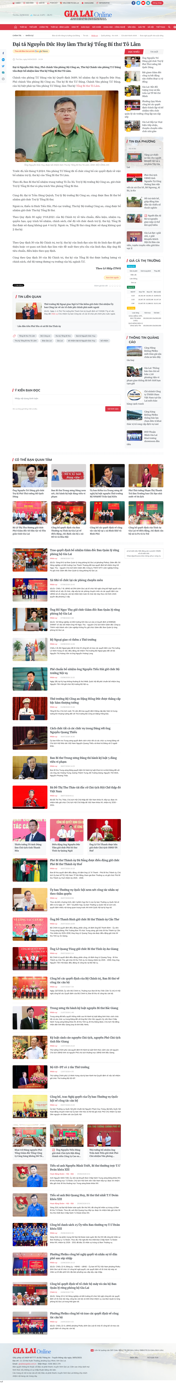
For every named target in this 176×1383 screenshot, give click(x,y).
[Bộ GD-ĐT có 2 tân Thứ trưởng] (30, 1077)
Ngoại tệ (131, 287)
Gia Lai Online (32, 1350)
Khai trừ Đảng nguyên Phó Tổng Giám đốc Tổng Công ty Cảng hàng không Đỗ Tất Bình (29, 1153)
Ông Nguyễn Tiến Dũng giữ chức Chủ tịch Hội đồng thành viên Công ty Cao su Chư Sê (66, 1153)
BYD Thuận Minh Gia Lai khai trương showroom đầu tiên (143, 438)
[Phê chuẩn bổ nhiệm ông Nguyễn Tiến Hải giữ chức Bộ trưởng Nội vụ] (30, 679)
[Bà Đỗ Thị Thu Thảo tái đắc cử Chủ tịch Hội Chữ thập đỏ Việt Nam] (30, 797)
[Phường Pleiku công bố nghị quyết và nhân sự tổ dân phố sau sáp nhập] (30, 1264)
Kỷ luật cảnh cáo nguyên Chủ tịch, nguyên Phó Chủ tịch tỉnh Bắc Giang (85, 1039)
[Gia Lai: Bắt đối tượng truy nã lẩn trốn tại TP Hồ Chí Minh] (132, 90)
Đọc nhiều (134, 51)
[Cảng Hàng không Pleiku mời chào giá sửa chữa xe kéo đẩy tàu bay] (134, 351)
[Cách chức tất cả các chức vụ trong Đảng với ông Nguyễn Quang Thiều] (30, 738)
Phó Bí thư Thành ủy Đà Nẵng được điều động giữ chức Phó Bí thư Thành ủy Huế (84, 862)
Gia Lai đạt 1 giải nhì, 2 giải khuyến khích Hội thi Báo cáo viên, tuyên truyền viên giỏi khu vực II (144, 241)
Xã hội (151, 27)
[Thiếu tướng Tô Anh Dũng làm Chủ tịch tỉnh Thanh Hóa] (29, 830)
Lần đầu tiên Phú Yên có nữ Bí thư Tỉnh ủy (39, 326)
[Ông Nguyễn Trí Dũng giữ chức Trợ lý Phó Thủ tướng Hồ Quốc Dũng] (132, 61)
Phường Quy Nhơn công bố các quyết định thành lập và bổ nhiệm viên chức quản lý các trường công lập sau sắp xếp (144, 109)
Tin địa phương (142, 141)
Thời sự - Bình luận (60, 27)
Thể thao (160, 27)
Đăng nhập (157, 3)
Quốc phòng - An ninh (109, 35)
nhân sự (54, 314)
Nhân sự (29, 35)
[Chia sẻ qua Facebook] (3, 53)
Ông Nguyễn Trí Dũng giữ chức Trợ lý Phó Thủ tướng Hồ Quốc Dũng (152, 63)
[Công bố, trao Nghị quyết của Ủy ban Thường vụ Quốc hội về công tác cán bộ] (30, 1106)
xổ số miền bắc (132, 551)
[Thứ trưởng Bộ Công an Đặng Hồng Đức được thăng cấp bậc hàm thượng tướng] (30, 708)
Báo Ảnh (29, 3)
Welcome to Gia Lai (71, 3)
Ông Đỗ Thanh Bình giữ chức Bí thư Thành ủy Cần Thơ (84, 919)
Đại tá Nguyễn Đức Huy (85, 336)
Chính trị (43, 27)
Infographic (104, 3)
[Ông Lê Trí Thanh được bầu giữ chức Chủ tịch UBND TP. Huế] (104, 830)
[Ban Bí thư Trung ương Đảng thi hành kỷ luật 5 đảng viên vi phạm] (30, 767)
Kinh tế (75, 27)
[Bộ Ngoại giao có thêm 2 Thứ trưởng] (30, 649)
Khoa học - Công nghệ (114, 27)
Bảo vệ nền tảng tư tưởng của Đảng (66, 35)
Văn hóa (132, 27)
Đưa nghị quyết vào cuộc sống (151, 35)
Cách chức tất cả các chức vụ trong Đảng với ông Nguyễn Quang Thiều (80, 730)
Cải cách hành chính (129, 35)
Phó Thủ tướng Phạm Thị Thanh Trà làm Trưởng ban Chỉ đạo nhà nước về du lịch (145, 493)
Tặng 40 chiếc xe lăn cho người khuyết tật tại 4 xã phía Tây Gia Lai (144, 160)
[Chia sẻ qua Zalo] (3, 59)
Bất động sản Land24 (147, 551)
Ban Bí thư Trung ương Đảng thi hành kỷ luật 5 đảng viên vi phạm (83, 759)
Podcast (54, 3)
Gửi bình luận (113, 409)
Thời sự (23, 27)
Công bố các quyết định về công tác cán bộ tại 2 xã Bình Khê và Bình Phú (106, 530)
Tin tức (85, 35)
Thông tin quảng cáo (144, 340)
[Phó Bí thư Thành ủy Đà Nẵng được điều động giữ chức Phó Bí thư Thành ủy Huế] (30, 870)
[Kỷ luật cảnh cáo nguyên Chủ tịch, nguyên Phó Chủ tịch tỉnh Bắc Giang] (30, 1047)
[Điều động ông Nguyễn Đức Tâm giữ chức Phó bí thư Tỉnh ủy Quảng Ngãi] (66, 830)
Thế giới (33, 27)
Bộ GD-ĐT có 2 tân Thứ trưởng (69, 1067)
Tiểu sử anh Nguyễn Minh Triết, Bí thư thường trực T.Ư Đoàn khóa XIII (85, 1167)
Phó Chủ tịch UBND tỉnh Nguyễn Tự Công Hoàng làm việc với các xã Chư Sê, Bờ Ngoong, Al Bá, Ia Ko (144, 183)
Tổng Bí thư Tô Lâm (88, 86)
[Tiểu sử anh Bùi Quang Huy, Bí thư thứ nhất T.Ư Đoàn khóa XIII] (30, 1205)
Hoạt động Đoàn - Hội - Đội (62, 1174)
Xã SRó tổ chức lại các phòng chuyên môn (76, 580)
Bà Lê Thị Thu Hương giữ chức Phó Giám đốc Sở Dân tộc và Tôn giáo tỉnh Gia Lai (29, 530)
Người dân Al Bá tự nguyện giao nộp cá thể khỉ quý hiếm (152, 220)
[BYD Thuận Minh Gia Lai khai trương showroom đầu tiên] (134, 435)
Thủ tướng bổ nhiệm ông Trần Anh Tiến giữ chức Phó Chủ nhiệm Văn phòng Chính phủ (103, 1153)
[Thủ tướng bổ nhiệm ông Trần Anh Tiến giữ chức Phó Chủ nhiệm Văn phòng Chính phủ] (104, 1135)
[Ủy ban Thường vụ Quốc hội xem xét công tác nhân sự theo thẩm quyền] (30, 899)
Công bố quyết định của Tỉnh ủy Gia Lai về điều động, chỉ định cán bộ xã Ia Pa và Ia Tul (146, 530)
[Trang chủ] (16, 27)
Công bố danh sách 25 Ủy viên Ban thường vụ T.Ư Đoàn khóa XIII (85, 1226)
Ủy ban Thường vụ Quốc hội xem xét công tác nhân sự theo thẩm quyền (84, 891)
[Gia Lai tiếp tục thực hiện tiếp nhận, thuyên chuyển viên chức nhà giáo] (132, 125)
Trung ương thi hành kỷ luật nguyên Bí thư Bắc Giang (84, 1008)
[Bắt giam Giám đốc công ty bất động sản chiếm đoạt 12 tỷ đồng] (132, 76)
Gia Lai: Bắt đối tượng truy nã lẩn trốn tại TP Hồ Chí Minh (151, 91)
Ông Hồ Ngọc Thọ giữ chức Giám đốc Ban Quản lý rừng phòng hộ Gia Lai (85, 611)
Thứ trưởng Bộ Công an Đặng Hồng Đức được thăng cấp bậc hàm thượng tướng (85, 700)
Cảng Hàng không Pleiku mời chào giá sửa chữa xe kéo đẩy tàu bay (144, 353)
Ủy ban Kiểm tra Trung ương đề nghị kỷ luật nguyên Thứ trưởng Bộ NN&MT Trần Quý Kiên (106, 493)
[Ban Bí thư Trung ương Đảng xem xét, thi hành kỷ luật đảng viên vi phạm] (68, 475)
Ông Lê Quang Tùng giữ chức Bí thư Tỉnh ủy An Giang (84, 949)
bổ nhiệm (104, 340)
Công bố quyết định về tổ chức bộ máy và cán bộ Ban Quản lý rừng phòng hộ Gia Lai (83, 1285)
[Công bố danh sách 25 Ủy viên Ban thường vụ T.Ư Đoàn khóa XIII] (30, 1234)
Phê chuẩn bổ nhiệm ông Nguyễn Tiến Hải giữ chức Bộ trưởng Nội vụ (85, 671)
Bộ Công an (45, 336)
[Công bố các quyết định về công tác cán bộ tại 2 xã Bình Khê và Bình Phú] (107, 512)
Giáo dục (85, 27)
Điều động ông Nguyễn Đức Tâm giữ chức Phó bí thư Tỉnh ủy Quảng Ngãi (66, 847)
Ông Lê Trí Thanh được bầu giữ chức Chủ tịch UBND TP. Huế (103, 847)
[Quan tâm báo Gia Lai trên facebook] (133, 3)
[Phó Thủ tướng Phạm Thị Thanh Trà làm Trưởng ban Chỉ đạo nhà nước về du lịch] (146, 475)
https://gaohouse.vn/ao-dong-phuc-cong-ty (144, 556)
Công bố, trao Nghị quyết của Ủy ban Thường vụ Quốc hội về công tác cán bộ (84, 1098)
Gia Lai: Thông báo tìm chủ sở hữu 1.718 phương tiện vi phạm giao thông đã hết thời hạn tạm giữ (144, 376)
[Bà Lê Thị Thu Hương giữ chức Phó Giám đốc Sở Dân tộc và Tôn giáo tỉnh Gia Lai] (30, 512)
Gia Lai (60, 340)
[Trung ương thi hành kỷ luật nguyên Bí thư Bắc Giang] (30, 1017)
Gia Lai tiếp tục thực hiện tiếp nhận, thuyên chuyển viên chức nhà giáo (152, 127)
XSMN (158, 551)
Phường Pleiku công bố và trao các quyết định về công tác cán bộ (84, 1315)
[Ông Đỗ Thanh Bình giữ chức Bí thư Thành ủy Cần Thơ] (30, 929)
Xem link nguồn (112, 277)
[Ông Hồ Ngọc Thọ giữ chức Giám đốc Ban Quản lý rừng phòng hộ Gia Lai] (30, 619)
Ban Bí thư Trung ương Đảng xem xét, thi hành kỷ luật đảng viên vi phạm (68, 493)
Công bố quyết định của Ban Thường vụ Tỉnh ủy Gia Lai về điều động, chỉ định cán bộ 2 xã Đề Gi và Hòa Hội (67, 532)
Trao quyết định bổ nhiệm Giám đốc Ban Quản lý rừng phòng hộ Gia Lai (84, 552)
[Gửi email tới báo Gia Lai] (148, 3)
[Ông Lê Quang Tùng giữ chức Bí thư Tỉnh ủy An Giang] (30, 958)
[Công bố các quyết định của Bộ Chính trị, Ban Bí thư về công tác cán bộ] (30, 988)
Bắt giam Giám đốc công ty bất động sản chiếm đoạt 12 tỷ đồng (152, 77)
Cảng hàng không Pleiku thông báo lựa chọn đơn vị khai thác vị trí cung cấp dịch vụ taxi (144, 417)
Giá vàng (131, 308)
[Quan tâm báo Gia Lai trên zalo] (138, 3)
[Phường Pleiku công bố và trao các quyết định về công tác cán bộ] (30, 1323)
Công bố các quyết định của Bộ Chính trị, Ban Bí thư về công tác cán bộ (84, 980)
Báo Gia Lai (47, 340)
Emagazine (89, 3)
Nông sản (131, 266)
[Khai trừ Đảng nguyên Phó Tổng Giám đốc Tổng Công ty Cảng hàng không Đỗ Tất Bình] (29, 1135)
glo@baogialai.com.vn (27, 1364)
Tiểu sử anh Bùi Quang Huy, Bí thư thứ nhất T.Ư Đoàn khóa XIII (84, 1197)
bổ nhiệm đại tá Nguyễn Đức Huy (81, 340)
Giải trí (141, 27)
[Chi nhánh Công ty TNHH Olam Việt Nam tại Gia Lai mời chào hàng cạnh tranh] (134, 395)
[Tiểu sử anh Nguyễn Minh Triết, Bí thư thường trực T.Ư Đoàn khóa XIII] (30, 1175)
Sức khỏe (96, 27)
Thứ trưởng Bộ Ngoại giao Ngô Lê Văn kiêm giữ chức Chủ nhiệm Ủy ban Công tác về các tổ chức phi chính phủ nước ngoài (78, 306)
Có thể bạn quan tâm (33, 460)
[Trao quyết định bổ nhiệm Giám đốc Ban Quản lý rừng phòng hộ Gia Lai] (30, 560)
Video (18, 3)
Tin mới (154, 51)
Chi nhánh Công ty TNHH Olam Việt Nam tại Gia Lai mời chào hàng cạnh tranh (144, 397)
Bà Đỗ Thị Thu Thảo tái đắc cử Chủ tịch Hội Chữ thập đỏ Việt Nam (85, 789)
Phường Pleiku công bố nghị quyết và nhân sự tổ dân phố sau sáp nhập (83, 1256)
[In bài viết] (3, 79)
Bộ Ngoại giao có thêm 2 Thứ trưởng (73, 639)
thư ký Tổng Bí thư (63, 336)
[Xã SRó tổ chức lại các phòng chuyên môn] (30, 590)
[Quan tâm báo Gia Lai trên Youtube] (143, 3)
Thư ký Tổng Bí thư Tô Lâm (26, 340)
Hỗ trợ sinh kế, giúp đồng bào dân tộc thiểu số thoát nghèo (152, 203)
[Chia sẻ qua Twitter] (3, 66)
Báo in (41, 3)
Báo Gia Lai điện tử (88, 15)
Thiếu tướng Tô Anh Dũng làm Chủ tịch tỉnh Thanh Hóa (28, 847)
